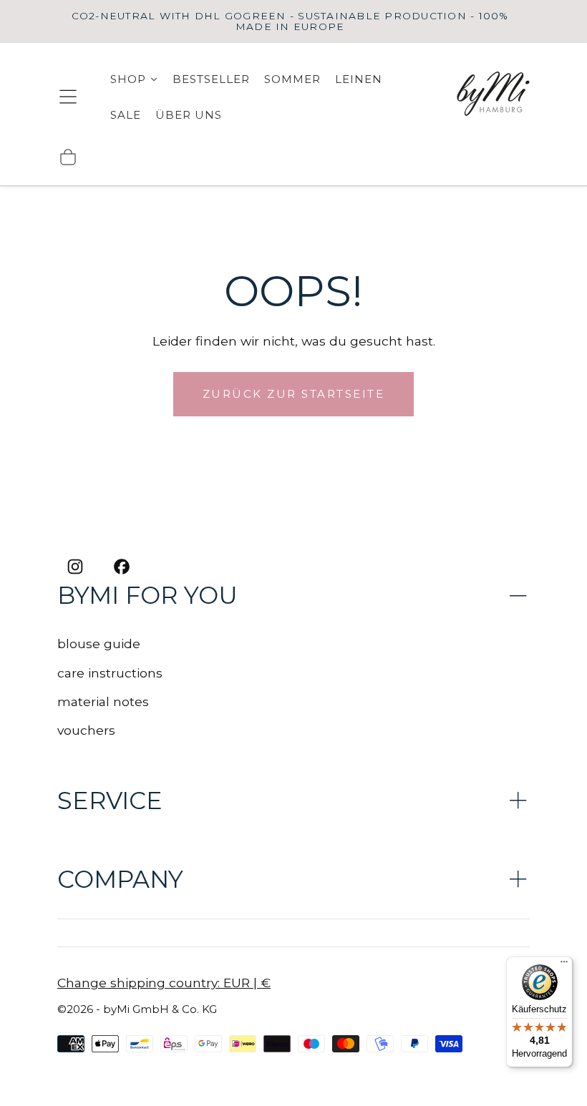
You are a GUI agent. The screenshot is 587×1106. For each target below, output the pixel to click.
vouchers (86, 730)
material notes (103, 701)
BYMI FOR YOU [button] (147, 595)
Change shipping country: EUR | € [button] (164, 983)
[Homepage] (493, 97)
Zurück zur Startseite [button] (294, 394)
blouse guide (98, 643)
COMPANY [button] (120, 879)
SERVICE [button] (109, 800)
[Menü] (564, 965)
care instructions (109, 672)
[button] (68, 96)
